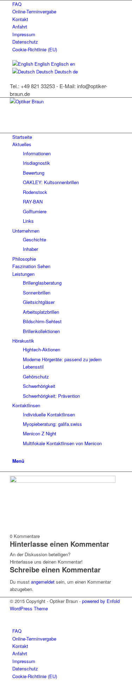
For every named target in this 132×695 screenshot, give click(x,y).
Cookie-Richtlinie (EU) (34, 49)
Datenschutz (25, 41)
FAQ (16, 4)
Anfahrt (19, 26)
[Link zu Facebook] (14, 616)
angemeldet (43, 581)
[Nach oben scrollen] (2, 690)
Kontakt (20, 19)
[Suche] (14, 452)
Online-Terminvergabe (34, 11)
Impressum (23, 34)
